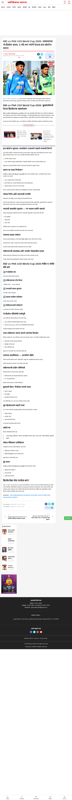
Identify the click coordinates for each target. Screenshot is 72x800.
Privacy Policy (43, 638)
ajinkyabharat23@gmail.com (39, 607)
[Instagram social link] (37, 632)
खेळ (19, 57)
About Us (36, 638)
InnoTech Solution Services (39, 646)
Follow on (49, 55)
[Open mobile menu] (2, 2)
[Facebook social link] (38, 54)
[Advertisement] (36, 23)
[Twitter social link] (41, 54)
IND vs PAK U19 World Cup (11, 98)
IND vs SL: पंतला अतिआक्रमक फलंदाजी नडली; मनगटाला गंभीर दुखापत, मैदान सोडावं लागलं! (22, 134)
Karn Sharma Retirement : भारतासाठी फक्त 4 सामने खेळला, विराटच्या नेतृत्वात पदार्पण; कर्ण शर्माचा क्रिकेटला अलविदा (48, 136)
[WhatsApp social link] (40, 57)
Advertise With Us (28, 638)
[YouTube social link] (41, 632)
